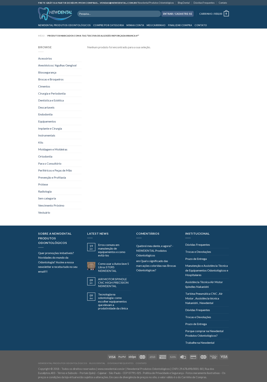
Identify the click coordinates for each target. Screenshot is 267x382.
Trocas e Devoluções (198, 251)
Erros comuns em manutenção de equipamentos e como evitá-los (111, 250)
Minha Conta (135, 25)
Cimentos (44, 86)
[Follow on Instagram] (54, 271)
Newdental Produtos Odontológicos (155, 2)
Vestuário (44, 212)
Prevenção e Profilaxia (52, 177)
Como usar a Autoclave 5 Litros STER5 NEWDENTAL (113, 267)
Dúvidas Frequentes (204, 2)
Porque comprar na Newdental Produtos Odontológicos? (204, 333)
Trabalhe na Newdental (199, 342)
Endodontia (45, 114)
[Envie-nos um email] (63, 271)
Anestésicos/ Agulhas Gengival (57, 65)
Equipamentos (47, 121)
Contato (223, 2)
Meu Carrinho (156, 25)
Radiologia (45, 191)
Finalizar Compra (180, 25)
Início (41, 35)
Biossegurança (47, 72)
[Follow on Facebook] (50, 271)
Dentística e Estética (51, 100)
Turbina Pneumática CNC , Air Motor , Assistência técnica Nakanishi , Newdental (204, 298)
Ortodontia (45, 156)
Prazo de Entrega (196, 258)
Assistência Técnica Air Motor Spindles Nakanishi (204, 284)
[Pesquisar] (157, 14)
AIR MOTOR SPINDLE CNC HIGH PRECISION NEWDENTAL (113, 282)
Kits (40, 142)
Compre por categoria (108, 25)
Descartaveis (46, 107)
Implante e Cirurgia (50, 128)
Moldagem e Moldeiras (52, 149)
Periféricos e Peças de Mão (55, 170)
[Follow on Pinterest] (68, 271)
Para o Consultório (49, 163)
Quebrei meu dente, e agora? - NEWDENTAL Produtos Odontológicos (154, 250)
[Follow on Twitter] (59, 271)
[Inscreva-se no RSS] (72, 271)
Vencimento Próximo (51, 205)
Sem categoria (47, 198)
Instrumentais (46, 135)
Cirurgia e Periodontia (52, 93)
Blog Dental (184, 2)
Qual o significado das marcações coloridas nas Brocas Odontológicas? (156, 265)
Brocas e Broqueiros (51, 79)
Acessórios (45, 58)
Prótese (43, 184)
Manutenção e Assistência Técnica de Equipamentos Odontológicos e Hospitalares (206, 270)
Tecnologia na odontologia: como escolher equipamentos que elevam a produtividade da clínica (113, 301)
